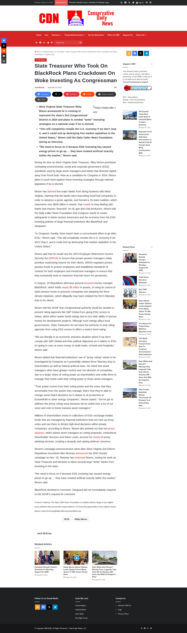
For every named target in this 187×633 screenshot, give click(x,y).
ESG (67, 519)
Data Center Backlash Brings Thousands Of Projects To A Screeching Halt (145, 397)
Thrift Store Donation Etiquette (144, 280)
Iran (46, 35)
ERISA (53, 258)
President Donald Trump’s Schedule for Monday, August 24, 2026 (46, 569)
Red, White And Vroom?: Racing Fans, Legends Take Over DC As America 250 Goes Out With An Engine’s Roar (104, 572)
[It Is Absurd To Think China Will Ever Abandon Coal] (130, 327)
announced (82, 453)
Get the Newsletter (96, 35)
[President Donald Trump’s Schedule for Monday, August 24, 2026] (47, 558)
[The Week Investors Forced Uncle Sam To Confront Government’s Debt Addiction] (130, 342)
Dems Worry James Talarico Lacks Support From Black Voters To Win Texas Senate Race (102, 2)
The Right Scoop (81, 618)
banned (51, 191)
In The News (59, 52)
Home (38, 35)
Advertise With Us (124, 605)
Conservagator (80, 605)
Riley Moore (81, 519)
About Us (140, 35)
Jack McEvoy (39, 87)
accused (89, 283)
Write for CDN (113, 35)
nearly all (98, 437)
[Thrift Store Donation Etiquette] (130, 280)
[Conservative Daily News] (78, 18)
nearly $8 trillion (71, 287)
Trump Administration (73, 35)
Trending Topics (48, 52)
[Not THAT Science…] (130, 293)
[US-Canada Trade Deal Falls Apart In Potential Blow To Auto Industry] (130, 115)
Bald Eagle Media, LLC (77, 628)
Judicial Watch (80, 610)
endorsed (80, 457)
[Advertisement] (137, 201)
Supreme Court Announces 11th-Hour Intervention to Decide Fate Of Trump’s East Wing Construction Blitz (145, 142)
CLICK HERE (137, 77)
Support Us (128, 35)
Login (120, 610)
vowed (86, 204)
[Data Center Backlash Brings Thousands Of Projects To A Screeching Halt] (130, 393)
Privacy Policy (123, 614)
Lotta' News (79, 614)
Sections (55, 35)
